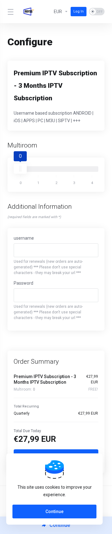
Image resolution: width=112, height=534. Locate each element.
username (24, 238)
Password (23, 283)
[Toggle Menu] (10, 11)
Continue (54, 511)
